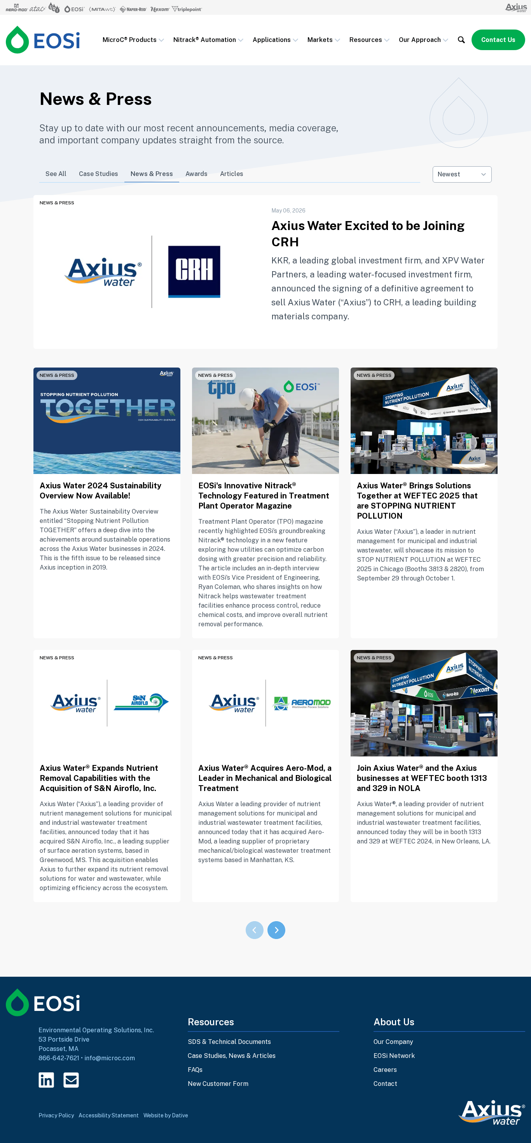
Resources (365, 40)
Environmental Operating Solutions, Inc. (96, 1030)
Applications (272, 40)
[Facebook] (96, 1080)
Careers (385, 1069)
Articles (231, 174)
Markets (320, 40)
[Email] (71, 1080)
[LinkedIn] (46, 1080)
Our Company (393, 1041)
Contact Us (498, 40)
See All (55, 174)
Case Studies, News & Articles (232, 1055)
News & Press (152, 174)
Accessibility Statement (109, 1115)
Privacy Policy (56, 1115)
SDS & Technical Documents (229, 1041)
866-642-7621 (58, 1058)
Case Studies (98, 174)
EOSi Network (394, 1055)
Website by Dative (165, 1115)
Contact (385, 1083)
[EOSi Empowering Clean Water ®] (43, 40)
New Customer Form (218, 1083)
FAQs (195, 1069)
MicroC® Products (130, 40)
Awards (196, 174)
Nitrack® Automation (204, 40)
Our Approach (420, 40)
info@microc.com (109, 1058)
